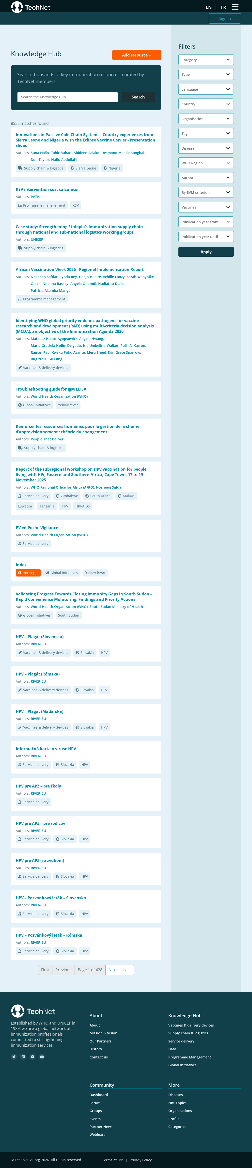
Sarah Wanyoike (140, 276)
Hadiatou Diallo (111, 283)
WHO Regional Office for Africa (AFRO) (62, 487)
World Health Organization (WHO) (59, 396)
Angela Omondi (83, 283)
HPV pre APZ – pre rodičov (40, 823)
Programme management (44, 205)
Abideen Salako (86, 152)
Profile (173, 1118)
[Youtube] (42, 1057)
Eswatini (25, 506)
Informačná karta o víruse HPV (46, 748)
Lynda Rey (68, 276)
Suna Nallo (40, 152)
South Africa (100, 495)
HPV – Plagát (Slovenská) (39, 636)
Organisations (180, 1110)
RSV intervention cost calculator (47, 189)
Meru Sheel (96, 352)
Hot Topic (30, 572)
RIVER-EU (38, 644)
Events (95, 1118)
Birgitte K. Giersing (46, 359)
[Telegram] (32, 1057)
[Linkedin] (23, 1057)
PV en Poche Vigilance (37, 527)
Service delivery (35, 495)
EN (209, 7)
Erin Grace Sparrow (124, 352)
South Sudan (68, 615)
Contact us (99, 1057)
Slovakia (87, 652)
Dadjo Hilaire (90, 276)
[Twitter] (14, 1057)
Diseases (175, 1094)
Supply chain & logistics (43, 168)
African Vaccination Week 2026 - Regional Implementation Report (80, 269)
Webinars (97, 1134)
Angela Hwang (91, 338)
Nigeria (115, 168)
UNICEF (37, 239)
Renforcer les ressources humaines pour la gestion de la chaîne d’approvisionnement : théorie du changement (77, 429)
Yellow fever (68, 405)
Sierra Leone (86, 168)
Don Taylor (40, 159)
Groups (96, 1110)
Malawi (129, 495)
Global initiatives (37, 405)
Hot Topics (177, 1102)
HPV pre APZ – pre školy (38, 786)
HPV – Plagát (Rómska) (38, 674)
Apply (206, 251)
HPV (65, 506)
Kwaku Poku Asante (68, 352)
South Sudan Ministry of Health (116, 606)
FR (224, 7)
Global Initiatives (182, 1065)
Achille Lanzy (114, 276)
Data (172, 1049)
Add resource (135, 55)
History (96, 1049)
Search (138, 97)
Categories (177, 1126)
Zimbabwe (69, 495)
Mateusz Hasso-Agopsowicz (54, 338)
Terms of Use (113, 1160)
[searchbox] (68, 97)
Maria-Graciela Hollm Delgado (56, 345)
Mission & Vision (103, 1033)
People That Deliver (47, 439)
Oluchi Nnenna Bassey (49, 283)
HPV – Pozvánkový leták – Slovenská (51, 898)
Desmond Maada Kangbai (122, 152)
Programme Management (189, 1057)
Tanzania (46, 506)
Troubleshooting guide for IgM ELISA (51, 389)
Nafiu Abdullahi (64, 159)
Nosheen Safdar (44, 276)
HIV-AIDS (83, 506)
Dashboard (99, 1094)
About (95, 1025)
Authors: (23, 152)
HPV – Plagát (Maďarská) (39, 711)
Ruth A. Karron (132, 345)
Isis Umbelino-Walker (100, 345)
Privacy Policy (141, 1160)
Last (127, 969)
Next (113, 969)
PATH (35, 196)
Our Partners (100, 1041)
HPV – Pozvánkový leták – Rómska (49, 935)
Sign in (225, 18)
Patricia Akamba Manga (50, 290)
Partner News (101, 1126)
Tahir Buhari (61, 152)
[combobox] (67, 97)
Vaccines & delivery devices (45, 367)
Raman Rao (40, 352)
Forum (95, 1102)
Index (21, 564)
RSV (76, 205)
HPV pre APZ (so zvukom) (40, 860)
